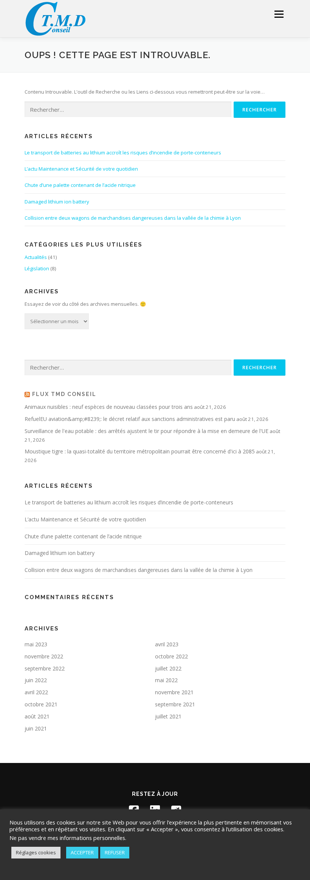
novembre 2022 (44, 656)
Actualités (36, 257)
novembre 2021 (174, 692)
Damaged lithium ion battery (57, 201)
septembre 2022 (45, 668)
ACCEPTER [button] (82, 852)
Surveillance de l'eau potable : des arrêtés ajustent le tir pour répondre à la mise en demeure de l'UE (146, 431)
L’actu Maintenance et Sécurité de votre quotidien (81, 168)
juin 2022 (36, 680)
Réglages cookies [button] (36, 852)
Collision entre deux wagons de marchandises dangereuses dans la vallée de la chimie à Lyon (133, 217)
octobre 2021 (41, 704)
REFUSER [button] (115, 852)
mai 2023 (36, 644)
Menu (278, 14)
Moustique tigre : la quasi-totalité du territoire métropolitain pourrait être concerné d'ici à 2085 (140, 451)
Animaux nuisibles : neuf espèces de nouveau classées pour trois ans (109, 406)
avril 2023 (166, 644)
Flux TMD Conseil (64, 394)
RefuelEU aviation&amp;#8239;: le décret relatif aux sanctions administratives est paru (130, 418)
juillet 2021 (168, 716)
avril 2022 (36, 692)
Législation (37, 268)
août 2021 (37, 716)
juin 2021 (36, 728)
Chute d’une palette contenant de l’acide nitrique (80, 185)
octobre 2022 (171, 656)
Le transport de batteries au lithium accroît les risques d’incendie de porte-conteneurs (123, 152)
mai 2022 (166, 680)
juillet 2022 (168, 668)
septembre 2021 (175, 704)
